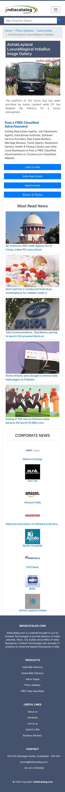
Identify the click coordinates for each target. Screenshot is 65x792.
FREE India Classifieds (32, 691)
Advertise (32, 717)
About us (32, 711)
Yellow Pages (32, 679)
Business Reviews (32, 735)
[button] (10, 89)
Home (8, 30)
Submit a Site (32, 729)
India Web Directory (32, 667)
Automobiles (44, 30)
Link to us (32, 723)
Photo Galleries (24, 30)
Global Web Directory (32, 673)
